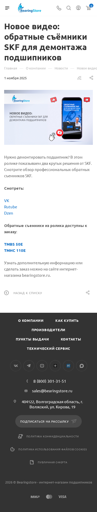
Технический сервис (48, 348)
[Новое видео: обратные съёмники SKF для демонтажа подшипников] (48, 117)
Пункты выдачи (32, 339)
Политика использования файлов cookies (52, 449)
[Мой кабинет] (78, 8)
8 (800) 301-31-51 (49, 381)
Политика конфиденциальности (52, 436)
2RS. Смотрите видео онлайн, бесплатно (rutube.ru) (68, 365)
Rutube (10, 206)
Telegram (28, 365)
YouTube (42, 365)
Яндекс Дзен (55, 365)
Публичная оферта (53, 462)
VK (6, 200)
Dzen (8, 212)
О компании (31, 320)
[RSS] (79, 77)
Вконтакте (15, 365)
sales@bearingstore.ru (52, 390)
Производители (48, 330)
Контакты (71, 339)
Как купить (67, 320)
